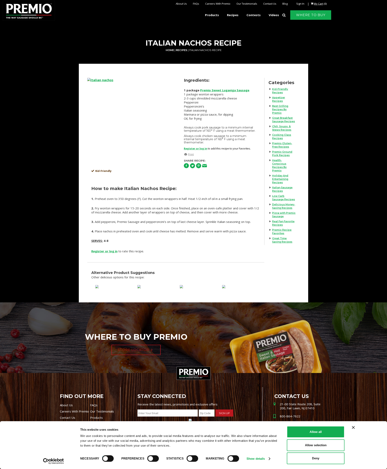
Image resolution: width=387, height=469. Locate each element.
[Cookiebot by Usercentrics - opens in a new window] (53, 461)
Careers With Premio (217, 3)
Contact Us (269, 3)
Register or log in (195, 148)
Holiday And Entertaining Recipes (280, 179)
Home (170, 50)
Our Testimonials (246, 3)
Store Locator (133, 350)
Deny (315, 458)
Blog (285, 3)
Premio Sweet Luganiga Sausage (224, 90)
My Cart (318, 3)
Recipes (181, 50)
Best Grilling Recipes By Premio (280, 109)
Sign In (300, 3)
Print (191, 154)
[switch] (151, 458)
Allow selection (316, 445)
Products (96, 418)
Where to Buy (310, 15)
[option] (131, 122)
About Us (181, 3)
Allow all (316, 431)
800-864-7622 (290, 416)
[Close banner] (353, 427)
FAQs (196, 3)
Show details (256, 458)
